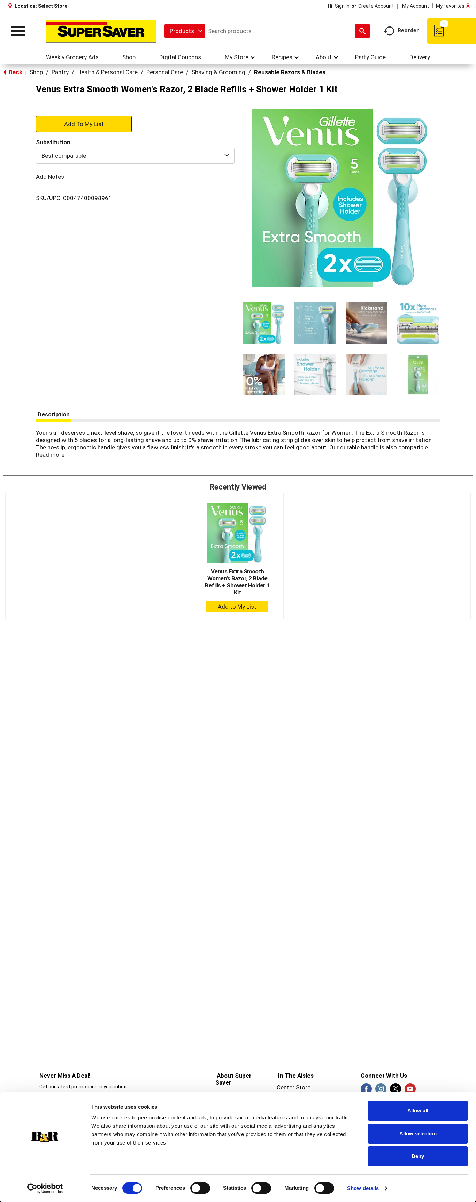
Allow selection (418, 1133)
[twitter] (395, 1090)
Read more (50, 454)
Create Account (376, 6)
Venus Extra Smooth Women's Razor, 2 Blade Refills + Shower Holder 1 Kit (237, 582)
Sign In (342, 6)
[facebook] (366, 1090)
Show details (363, 1188)
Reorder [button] (408, 30)
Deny (418, 1156)
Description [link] (54, 414)
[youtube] (410, 1090)
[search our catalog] (362, 31)
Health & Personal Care (107, 72)
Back (14, 72)
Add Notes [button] (50, 176)
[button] (263, 323)
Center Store (293, 1087)
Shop (36, 72)
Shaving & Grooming (218, 72)
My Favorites (450, 6)
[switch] (200, 1188)
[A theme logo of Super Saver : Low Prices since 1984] (101, 31)
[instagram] (380, 1090)
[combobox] (184, 31)
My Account (415, 6)
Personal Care (164, 72)
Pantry (60, 72)
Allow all (417, 1111)
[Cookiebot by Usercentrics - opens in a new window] (45, 1188)
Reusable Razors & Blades (289, 72)
